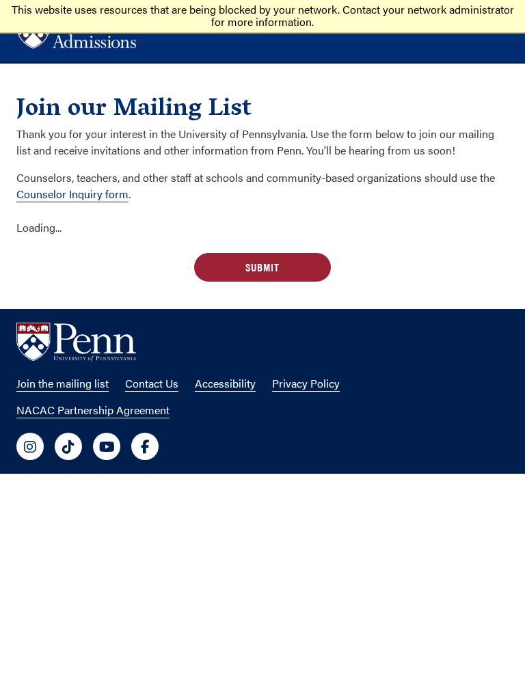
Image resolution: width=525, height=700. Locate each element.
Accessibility (225, 383)
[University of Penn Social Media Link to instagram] (30, 446)
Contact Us (151, 383)
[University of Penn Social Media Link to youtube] (106, 446)
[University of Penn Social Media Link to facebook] (145, 446)
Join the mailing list (62, 383)
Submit (262, 267)
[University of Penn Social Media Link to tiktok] (68, 446)
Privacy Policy (306, 383)
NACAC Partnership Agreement (93, 410)
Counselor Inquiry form (72, 194)
